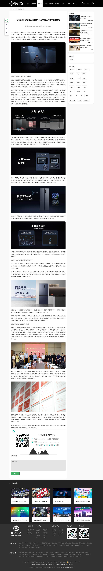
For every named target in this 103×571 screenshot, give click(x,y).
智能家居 (51, 3)
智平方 (28, 556)
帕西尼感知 (22, 556)
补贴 (71, 95)
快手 (37, 537)
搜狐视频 (45, 532)
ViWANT (88, 545)
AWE (26, 543)
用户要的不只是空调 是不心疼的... (62, 520)
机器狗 (71, 74)
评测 (63, 3)
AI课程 (84, 78)
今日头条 (54, 529)
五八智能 (46, 552)
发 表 (15, 473)
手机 (80, 100)
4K (81, 95)
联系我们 (30, 530)
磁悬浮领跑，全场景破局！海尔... (20, 501)
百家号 (53, 535)
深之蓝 (39, 554)
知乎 (60, 535)
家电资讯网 (36, 545)
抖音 (44, 535)
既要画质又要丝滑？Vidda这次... (41, 520)
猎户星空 (87, 552)
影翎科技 (72, 556)
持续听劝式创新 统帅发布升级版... (83, 501)
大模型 (71, 78)
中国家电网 (54, 543)
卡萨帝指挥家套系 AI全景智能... (83, 520)
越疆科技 (21, 554)
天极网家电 (62, 545)
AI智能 (83, 74)
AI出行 (71, 91)
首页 (28, 3)
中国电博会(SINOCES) (34, 543)
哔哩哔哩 (38, 534)
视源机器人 (59, 554)
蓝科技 (82, 545)
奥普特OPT (78, 556)
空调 (87, 95)
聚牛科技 (21, 547)
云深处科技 (28, 552)
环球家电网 (29, 545)
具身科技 (72, 69)
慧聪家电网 (82, 543)
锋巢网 (67, 545)
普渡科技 (81, 552)
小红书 (44, 537)
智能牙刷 (86, 100)
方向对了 (21, 543)
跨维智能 (57, 552)
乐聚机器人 (75, 552)
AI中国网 (38, 547)
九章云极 (40, 552)
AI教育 (71, 82)
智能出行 (57, 3)
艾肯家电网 (75, 543)
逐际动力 (62, 552)
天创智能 (66, 554)
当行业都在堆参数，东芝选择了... (20, 520)
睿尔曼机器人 (73, 554)
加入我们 (30, 532)
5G (76, 95)
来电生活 (27, 547)
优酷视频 (38, 530)
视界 (69, 3)
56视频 (44, 530)
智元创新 (33, 556)
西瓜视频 (45, 529)
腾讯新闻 (61, 530)
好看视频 (45, 534)
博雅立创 (34, 552)
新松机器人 (54, 556)
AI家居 (71, 87)
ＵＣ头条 (54, 532)
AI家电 (84, 82)
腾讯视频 (38, 529)
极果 (72, 545)
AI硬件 (78, 82)
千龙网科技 (55, 545)
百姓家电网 (68, 543)
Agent (78, 78)
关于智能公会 (31, 529)
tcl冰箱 (71, 59)
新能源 (78, 91)
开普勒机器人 (40, 556)
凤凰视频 (38, 535)
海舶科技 (60, 556)
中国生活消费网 (46, 543)
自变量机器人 (88, 554)
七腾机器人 (52, 554)
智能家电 (40, 3)
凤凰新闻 (61, 532)
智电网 (49, 545)
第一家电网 (22, 545)
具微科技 (68, 552)
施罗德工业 (80, 554)
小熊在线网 (43, 545)
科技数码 (45, 3)
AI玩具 (78, 87)
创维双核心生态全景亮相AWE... (41, 501)
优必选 (51, 552)
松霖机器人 (45, 554)
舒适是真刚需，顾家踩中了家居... (62, 501)
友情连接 (30, 534)
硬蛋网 (32, 547)
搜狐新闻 (54, 534)
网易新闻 (61, 529)
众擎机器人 (28, 554)
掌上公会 (75, 3)
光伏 (84, 91)
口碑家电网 (89, 543)
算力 (78, 74)
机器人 (86, 69)
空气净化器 (72, 100)
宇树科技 (21, 552)
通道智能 (66, 556)
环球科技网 (61, 543)
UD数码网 (77, 545)
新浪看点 (61, 534)
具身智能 (34, 3)
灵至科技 (47, 556)
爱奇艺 (37, 532)
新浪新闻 (54, 530)
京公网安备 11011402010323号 (74, 562)
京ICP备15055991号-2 (45, 562)
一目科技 (34, 554)
